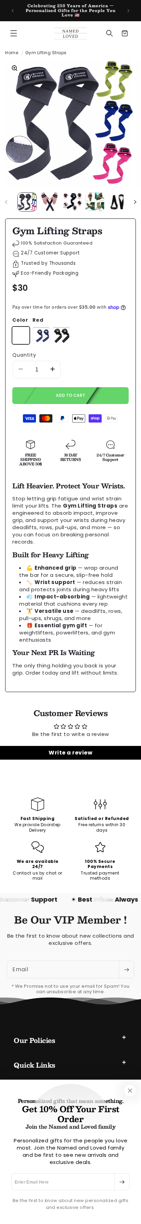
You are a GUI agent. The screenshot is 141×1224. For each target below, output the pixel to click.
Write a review (70, 753)
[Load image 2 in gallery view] (49, 202)
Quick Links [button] (34, 1064)
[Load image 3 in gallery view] (72, 202)
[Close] (130, 1090)
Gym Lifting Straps (46, 53)
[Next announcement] (128, 10)
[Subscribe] (121, 1181)
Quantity (24, 355)
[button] (13, 33)
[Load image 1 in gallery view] (27, 202)
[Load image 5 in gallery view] (117, 202)
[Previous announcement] (13, 10)
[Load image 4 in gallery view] (94, 202)
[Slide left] (6, 202)
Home (11, 53)
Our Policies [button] (34, 1040)
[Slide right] (135, 202)
